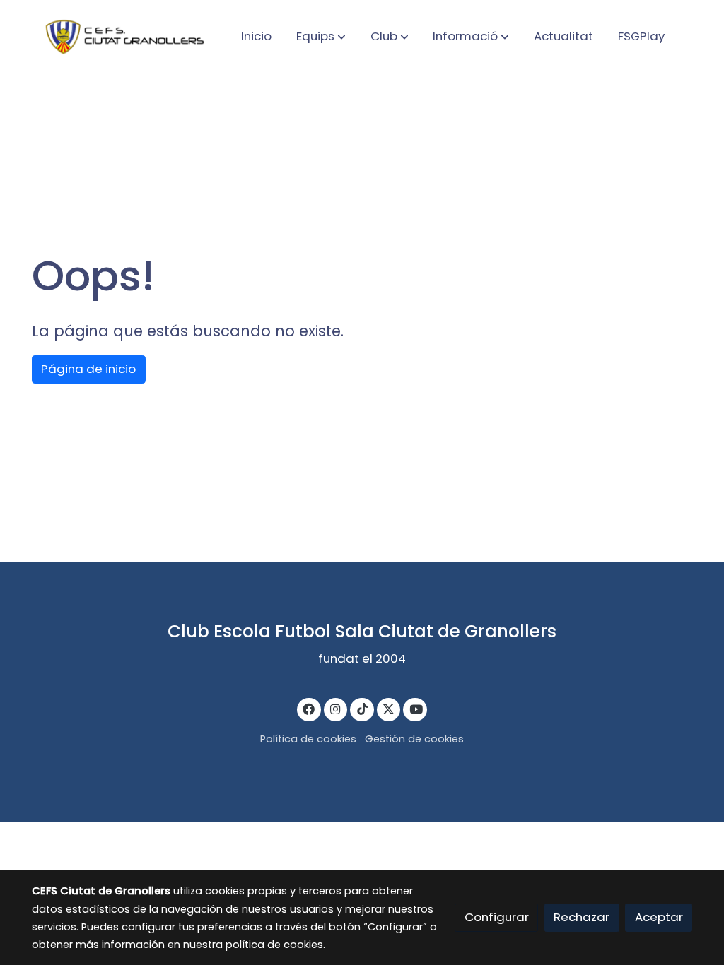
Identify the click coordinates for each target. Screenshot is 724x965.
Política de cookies (308, 739)
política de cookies (274, 944)
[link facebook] (309, 708)
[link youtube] (415, 708)
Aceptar (659, 916)
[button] (321, 36)
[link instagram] (336, 708)
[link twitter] (389, 708)
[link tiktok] (362, 708)
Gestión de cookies (414, 739)
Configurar (497, 916)
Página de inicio (88, 368)
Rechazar (581, 916)
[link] (122, 36)
